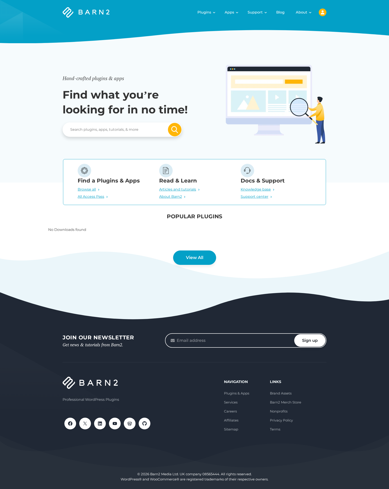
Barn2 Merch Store (285, 402)
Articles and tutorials (177, 189)
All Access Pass (91, 196)
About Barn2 (170, 196)
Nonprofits (278, 411)
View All (194, 257)
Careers (230, 411)
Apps (229, 12)
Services (230, 402)
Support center (254, 196)
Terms (275, 429)
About (301, 12)
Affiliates (231, 420)
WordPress (130, 423)
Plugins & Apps (236, 393)
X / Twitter (85, 423)
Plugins (204, 12)
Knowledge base (256, 189)
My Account (322, 12)
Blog (280, 12)
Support (255, 12)
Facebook (70, 423)
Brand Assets (281, 393)
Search (174, 129)
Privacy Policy (281, 420)
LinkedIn (100, 423)
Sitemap (231, 429)
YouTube (115, 423)
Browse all (87, 189)
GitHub (144, 423)
